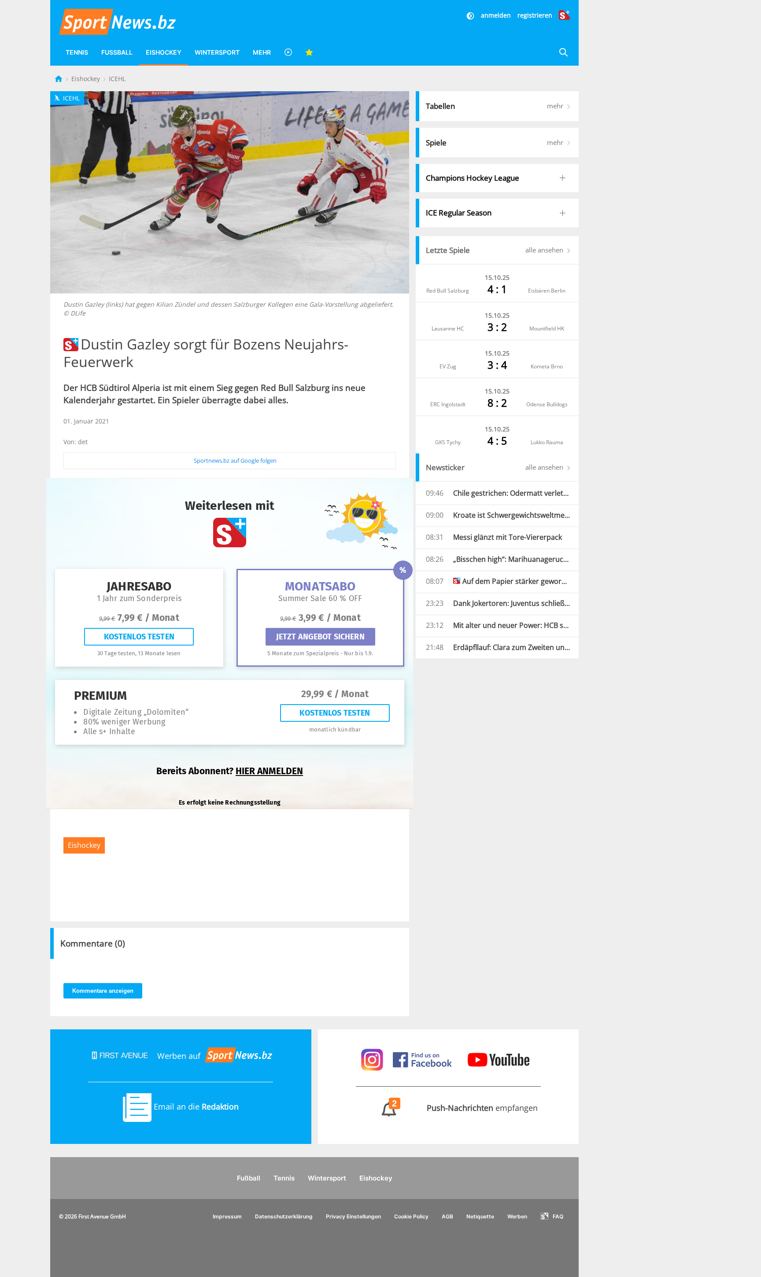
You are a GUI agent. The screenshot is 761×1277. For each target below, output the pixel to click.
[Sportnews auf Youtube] (499, 1059)
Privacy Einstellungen (353, 1216)
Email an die (195, 1106)
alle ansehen (545, 249)
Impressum (227, 1216)
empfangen (465, 1108)
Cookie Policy (411, 1216)
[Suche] (563, 52)
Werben (517, 1216)
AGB (447, 1216)
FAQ (558, 1216)
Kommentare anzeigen (102, 990)
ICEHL (117, 78)
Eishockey (163, 52)
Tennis (77, 52)
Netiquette (480, 1216)
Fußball (117, 52)
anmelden (496, 15)
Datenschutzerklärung (284, 1216)
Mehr (262, 52)
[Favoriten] (309, 52)
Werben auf (179, 1056)
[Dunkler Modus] (471, 15)
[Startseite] (59, 78)
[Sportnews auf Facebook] (423, 1059)
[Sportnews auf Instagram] (373, 1059)
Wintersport (217, 52)
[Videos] (288, 52)
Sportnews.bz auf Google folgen (235, 460)
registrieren (534, 15)
